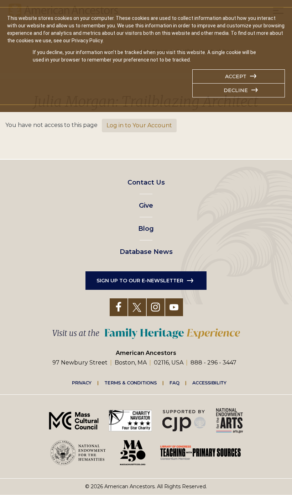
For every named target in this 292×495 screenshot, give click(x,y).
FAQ (174, 382)
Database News (146, 252)
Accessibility (209, 382)
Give (146, 205)
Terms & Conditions (130, 382)
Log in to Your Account (139, 125)
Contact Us (146, 182)
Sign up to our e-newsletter (140, 280)
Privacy (82, 382)
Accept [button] (235, 76)
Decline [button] (236, 90)
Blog (146, 229)
